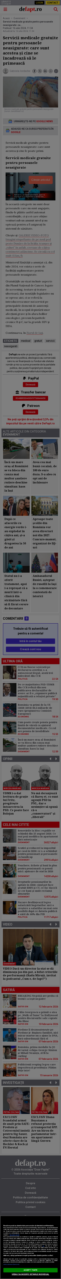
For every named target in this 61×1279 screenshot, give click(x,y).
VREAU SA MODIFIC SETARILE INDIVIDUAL (30, 1274)
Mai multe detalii (14, 1235)
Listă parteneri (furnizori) (11, 1264)
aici (43, 1246)
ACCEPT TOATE (30, 1270)
